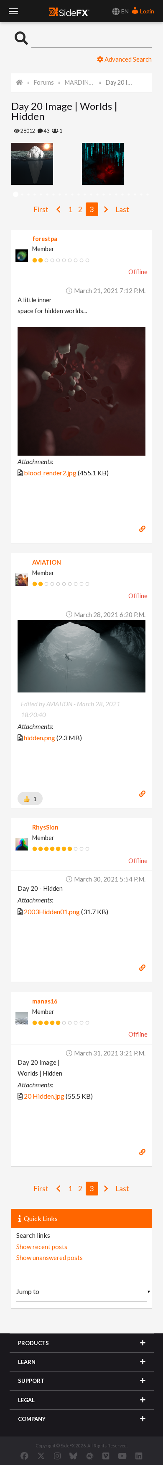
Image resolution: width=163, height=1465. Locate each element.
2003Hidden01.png (52, 911)
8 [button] (59, 195)
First (41, 209)
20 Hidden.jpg (44, 1096)
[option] (46, 164)
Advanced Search (127, 59)
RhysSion (45, 827)
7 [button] (53, 195)
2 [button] (22, 195)
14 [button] (97, 195)
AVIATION (46, 562)
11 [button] (78, 195)
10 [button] (72, 195)
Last (122, 209)
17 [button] (116, 195)
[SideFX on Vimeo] (105, 1456)
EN (124, 11)
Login (146, 11)
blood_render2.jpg (50, 473)
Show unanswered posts (49, 1257)
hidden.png (39, 738)
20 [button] (135, 195)
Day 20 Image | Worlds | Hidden (121, 82)
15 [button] (103, 195)
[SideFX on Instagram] (57, 1456)
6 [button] (47, 195)
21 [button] (141, 195)
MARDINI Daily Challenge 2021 (80, 82)
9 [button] (66, 195)
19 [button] (128, 195)
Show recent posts (41, 1246)
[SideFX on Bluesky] (73, 1456)
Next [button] (17, 164)
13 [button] (91, 195)
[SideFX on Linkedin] (138, 1456)
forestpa (44, 238)
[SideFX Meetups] (90, 1456)
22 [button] (147, 195)
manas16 (44, 1001)
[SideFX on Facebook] (24, 1456)
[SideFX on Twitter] (41, 1456)
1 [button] (16, 195)
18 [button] (122, 195)
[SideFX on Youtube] (122, 1456)
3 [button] (28, 195)
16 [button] (110, 195)
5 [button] (41, 195)
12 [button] (85, 195)
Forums (44, 82)
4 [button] (34, 195)
